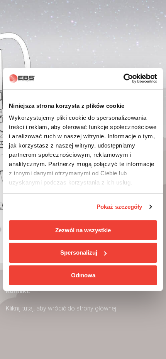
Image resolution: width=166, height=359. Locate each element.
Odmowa (83, 275)
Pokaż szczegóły (119, 206)
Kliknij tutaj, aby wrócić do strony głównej (61, 308)
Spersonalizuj (78, 252)
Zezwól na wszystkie (83, 229)
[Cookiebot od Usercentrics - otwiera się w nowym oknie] (123, 79)
